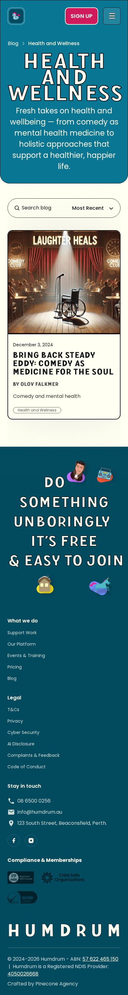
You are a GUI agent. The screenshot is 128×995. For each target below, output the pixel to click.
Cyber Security (23, 732)
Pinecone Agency (56, 983)
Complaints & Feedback (33, 755)
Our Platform (21, 644)
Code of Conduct (26, 767)
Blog (13, 43)
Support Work (22, 633)
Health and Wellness (54, 43)
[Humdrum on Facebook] (13, 840)
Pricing (14, 667)
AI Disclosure (20, 744)
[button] (93, 208)
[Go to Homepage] (16, 16)
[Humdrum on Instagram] (31, 840)
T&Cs (13, 709)
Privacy (15, 721)
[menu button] (112, 16)
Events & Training (26, 655)
